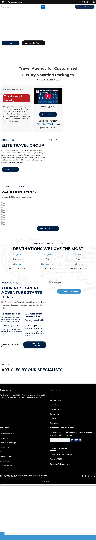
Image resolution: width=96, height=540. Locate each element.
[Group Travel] (48, 205)
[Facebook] (82, 2)
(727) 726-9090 (44, 124)
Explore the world (46, 228)
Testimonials (54, 414)
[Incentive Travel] (48, 215)
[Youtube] (88, 2)
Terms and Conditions (40, 475)
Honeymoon (4, 447)
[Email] (94, 2)
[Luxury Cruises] (48, 217)
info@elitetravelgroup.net (14, 2)
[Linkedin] (91, 2)
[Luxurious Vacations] (48, 203)
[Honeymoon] (48, 210)
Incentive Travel (5, 456)
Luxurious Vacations (7, 434)
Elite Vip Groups (55, 409)
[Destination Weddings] (48, 208)
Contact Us (9, 43)
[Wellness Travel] (48, 222)
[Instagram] (85, 2)
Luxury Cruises (5, 461)
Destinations (54, 405)
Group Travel (4, 438)
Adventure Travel (6, 465)
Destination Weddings (8, 443)
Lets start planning (32, 43)
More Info (8, 169)
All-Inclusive (4, 452)
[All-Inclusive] (48, 212)
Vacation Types (55, 400)
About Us (53, 418)
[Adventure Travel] (48, 220)
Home (52, 396)
